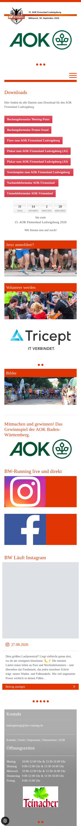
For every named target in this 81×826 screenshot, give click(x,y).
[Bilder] (40, 387)
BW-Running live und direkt (33, 471)
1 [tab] (37, 65)
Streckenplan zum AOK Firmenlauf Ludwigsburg (39, 172)
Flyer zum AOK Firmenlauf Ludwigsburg (33, 140)
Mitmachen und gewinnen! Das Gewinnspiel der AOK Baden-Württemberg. (33, 429)
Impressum (33, 740)
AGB (62, 740)
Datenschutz (50, 740)
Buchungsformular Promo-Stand (28, 130)
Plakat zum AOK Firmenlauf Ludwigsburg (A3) (37, 161)
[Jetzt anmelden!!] (40, 258)
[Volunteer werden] (40, 301)
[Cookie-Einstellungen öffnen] (5, 821)
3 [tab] (44, 65)
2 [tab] (41, 65)
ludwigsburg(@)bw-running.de (24, 725)
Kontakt (11, 740)
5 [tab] (48, 701)
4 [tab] (44, 701)
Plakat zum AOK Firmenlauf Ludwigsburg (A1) (37, 151)
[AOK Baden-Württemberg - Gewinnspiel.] (40, 449)
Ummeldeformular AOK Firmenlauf (30, 193)
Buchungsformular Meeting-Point (28, 119)
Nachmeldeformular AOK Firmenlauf (31, 182)
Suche (21, 740)
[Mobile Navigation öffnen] (73, 75)
